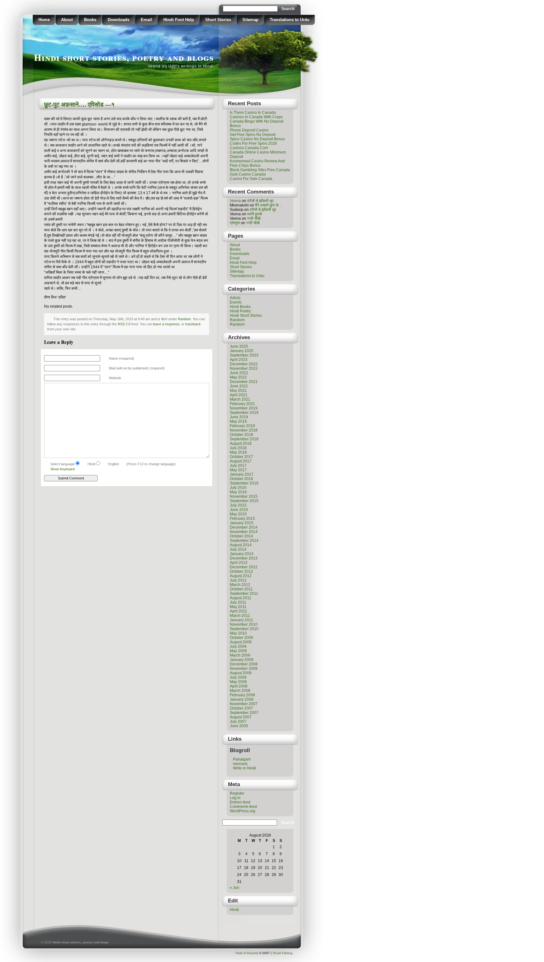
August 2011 (240, 598)
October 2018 (241, 434)
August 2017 (241, 461)
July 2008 (238, 677)
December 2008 (244, 664)
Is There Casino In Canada (253, 112)
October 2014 (241, 536)
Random (184, 319)
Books (90, 19)
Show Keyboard (62, 469)
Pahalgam (242, 759)
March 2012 (240, 584)
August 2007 (241, 717)
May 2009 (238, 651)
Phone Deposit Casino (249, 130)
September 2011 (244, 593)
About (67, 19)
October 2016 (241, 479)
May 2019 (238, 421)
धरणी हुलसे (254, 214)
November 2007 (244, 704)
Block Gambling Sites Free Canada (260, 170)
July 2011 (238, 602)
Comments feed (243, 806)
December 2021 (244, 382)
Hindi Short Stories (246, 315)
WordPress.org (242, 811)
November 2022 (244, 368)
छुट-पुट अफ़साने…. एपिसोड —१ (79, 104)
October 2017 (241, 457)
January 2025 (241, 351)
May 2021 (238, 390)
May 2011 (238, 607)
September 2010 (244, 629)
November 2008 (244, 668)
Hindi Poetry (240, 311)
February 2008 (242, 695)
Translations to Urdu (289, 19)
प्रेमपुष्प (235, 223)
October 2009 (241, 637)
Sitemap (250, 19)
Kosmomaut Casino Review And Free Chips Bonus (257, 163)
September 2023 (244, 355)
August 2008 (241, 673)
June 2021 (239, 386)
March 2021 (240, 399)
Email (146, 19)
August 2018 (241, 443)
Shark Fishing (282, 953)
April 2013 (238, 562)
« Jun (234, 887)
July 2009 (238, 646)
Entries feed (240, 802)
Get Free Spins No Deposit (252, 134)
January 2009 (241, 660)
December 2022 (244, 364)
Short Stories (218, 19)
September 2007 (244, 712)
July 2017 (238, 465)
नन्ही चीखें (253, 218)
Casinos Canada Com (249, 148)
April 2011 (238, 611)
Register (237, 793)
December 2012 (244, 567)
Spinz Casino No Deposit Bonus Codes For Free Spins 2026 (257, 141)
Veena (235, 201)
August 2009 (241, 642)
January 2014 (241, 554)
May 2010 (238, 633)
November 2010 (244, 624)
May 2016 (238, 492)
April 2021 (238, 395)
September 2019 (244, 412)
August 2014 (241, 545)
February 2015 (242, 518)
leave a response (166, 324)
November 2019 (244, 408)
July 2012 (238, 580)
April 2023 (238, 359)
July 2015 (238, 505)
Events (235, 302)
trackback (193, 324)
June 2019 (239, 417)
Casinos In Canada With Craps (256, 117)
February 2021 (242, 404)
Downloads (118, 19)
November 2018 (244, 430)
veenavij (240, 764)
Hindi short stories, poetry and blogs (124, 57)
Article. (235, 298)
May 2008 (238, 682)
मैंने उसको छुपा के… (268, 205)
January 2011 (241, 620)
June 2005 (239, 726)
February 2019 (242, 426)
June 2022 (239, 373)
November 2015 (244, 496)
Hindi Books (240, 306)
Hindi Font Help (178, 19)
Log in (235, 798)
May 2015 (238, 514)
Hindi (234, 909)
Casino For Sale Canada (251, 179)
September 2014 (244, 540)
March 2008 (240, 690)
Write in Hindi (244, 768)
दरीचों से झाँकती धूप (260, 201)
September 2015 (244, 501)
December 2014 (244, 527)
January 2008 (241, 699)
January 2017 (241, 474)
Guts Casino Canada (248, 174)
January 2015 (241, 523)
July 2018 (238, 448)
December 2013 (244, 558)
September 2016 (244, 483)
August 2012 (241, 576)
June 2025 (239, 346)
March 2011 (240, 615)
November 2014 (244, 532)
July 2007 (238, 721)
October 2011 (241, 589)
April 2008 (238, 686)
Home (44, 19)
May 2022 (238, 377)
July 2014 (238, 549)
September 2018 (244, 439)
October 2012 (241, 571)
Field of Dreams (246, 953)
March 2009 (240, 655)
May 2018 (238, 452)
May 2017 (238, 470)
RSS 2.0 (124, 324)
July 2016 (238, 487)
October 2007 (241, 708)
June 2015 (239, 509)
